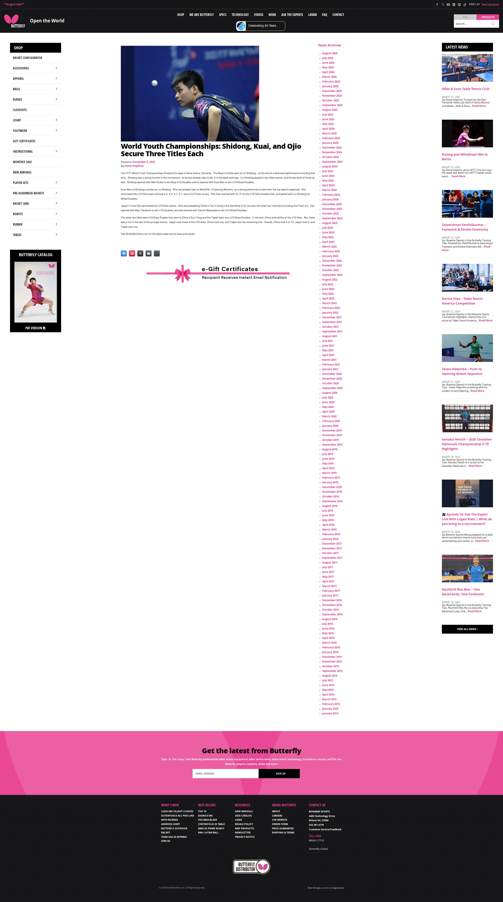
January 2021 (330, 369)
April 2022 (328, 298)
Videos (258, 14)
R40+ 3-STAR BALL (208, 832)
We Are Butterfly (201, 14)
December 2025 (332, 91)
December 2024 (332, 147)
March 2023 (329, 246)
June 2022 (328, 289)
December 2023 (332, 204)
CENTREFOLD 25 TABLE (211, 824)
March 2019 (329, 473)
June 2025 (328, 119)
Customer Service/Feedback (325, 829)
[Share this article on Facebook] (124, 253)
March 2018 (329, 529)
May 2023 (328, 237)
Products (487, 17)
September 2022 (332, 275)
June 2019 (328, 459)
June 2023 (328, 232)
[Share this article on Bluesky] (157, 253)
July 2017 (327, 567)
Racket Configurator (27, 58)
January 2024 (330, 199)
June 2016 (328, 628)
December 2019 (332, 430)
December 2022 (332, 260)
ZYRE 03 (165, 841)
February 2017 (331, 591)
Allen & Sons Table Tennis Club (465, 89)
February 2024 (331, 194)
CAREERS (277, 815)
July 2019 (327, 454)
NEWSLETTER (243, 832)
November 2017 (332, 548)
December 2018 (332, 487)
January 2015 (330, 708)
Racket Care (21, 203)
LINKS (238, 819)
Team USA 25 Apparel (174, 837)
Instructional (23, 151)
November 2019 (332, 435)
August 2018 (329, 506)
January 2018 (330, 539)
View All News (466, 629)
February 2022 (331, 308)
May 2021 (328, 350)
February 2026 (331, 81)
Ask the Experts (292, 14)
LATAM (312, 14)
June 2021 (328, 345)
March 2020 (329, 416)
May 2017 (328, 576)
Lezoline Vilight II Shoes (177, 811)
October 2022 (330, 270)
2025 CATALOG (243, 815)
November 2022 (332, 265)
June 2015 (328, 685)
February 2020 (331, 421)
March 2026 (329, 77)
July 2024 (327, 171)
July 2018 (327, 510)
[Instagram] (459, 4)
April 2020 (328, 411)
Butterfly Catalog (35, 255)
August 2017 (329, 562)
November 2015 (332, 661)
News (272, 14)
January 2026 (330, 86)
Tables (17, 235)
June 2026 (328, 62)
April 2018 (328, 525)
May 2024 (328, 180)
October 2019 (330, 440)
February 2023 (331, 251)
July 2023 (327, 227)
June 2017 (328, 572)
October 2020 (330, 383)
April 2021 (328, 355)
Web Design (314, 887)
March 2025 (329, 133)
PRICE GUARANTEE (283, 828)
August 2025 (329, 110)
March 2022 (329, 303)
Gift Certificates (24, 141)
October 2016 (330, 609)
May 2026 (328, 67)
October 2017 (330, 553)
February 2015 (331, 704)
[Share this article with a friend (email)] (148, 253)
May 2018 (328, 520)
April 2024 (328, 185)
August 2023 (329, 223)
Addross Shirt (170, 824)
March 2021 (329, 360)
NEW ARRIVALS (244, 811)
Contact (338, 14)
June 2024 (328, 176)
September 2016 (332, 614)
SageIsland (338, 887)
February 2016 (331, 647)
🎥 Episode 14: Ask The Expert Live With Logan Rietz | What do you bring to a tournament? (467, 519)
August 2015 (329, 675)
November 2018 (332, 492)
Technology (240, 14)
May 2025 (328, 124)
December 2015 (332, 657)
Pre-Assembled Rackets (28, 193)
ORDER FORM (280, 824)
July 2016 (327, 624)
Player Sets (20, 183)
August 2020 (329, 393)
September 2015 (332, 671)
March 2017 (329, 586)
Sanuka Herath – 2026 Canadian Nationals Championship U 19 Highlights (467, 444)
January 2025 (330, 143)
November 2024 (332, 152)
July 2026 (327, 58)
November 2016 (332, 605)
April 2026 (328, 72)
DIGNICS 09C (205, 815)
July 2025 (327, 114)
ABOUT (276, 811)
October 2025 (330, 100)
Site (465, 17)
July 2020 (327, 397)
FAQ (324, 14)
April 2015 (328, 694)
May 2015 (328, 690)
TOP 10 (202, 811)
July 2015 (327, 680)
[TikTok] (464, 4)
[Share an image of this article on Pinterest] (132, 253)
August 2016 (329, 619)
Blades (17, 99)
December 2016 (332, 600)
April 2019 (328, 468)
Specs (222, 14)
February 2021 (331, 364)
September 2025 (332, 105)
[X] (442, 4)
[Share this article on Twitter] (140, 253)
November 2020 (332, 378)
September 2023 (332, 218)
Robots (18, 214)
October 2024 (330, 157)
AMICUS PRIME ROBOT (211, 828)
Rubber (17, 224)
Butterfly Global (318, 849)
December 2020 (332, 374)
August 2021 (329, 336)
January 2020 (330, 426)
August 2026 (329, 53)
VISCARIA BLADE (207, 819)
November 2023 (332, 209)
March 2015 (329, 699)
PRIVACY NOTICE (245, 837)
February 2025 (331, 138)
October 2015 (330, 666)
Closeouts (20, 110)
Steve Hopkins (134, 166)
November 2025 (332, 95)
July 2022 (327, 284)
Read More (479, 106)
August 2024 (329, 166)
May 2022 (328, 293)
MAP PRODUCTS (244, 828)
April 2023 (328, 242)
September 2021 (332, 331)
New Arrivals (22, 172)
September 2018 (332, 501)
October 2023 (330, 213)
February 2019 (331, 477)
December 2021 (332, 317)
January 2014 (330, 713)
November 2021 (332, 322)
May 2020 (328, 407)
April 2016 (328, 638)
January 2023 (330, 256)
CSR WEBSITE (279, 819)
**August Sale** (14, 4)
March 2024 (329, 190)
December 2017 (332, 543)
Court (17, 120)
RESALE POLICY (244, 824)
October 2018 (330, 496)
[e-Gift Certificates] (218, 274)
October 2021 (330, 327)
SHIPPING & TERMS (283, 832)
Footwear (20, 130)
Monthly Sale (22, 162)
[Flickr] (453, 4)
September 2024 (332, 161)
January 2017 (330, 595)
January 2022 (330, 312)
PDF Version (34, 328)
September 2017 (332, 558)
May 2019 (328, 463)
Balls (16, 89)
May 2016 (328, 633)
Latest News (457, 47)
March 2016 (329, 642)
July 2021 (327, 341)
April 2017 (328, 581)
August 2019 (329, 449)
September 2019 (332, 444)
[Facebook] (437, 4)
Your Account (490, 4)
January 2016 (330, 652)
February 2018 (331, 534)
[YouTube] (448, 4)
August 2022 (329, 279)
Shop (180, 14)
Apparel (18, 78)
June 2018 (328, 515)
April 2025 (328, 128)
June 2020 (328, 402)
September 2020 (332, 388)
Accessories (21, 68)
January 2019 (330, 482)
